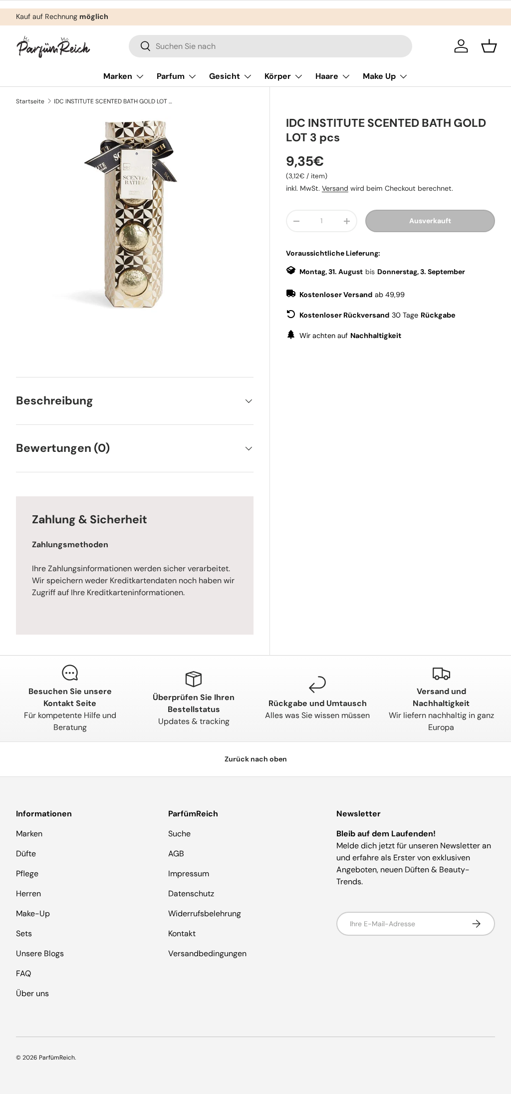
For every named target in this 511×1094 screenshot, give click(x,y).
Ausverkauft (430, 220)
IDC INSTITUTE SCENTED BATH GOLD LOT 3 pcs (114, 101)
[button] (489, 46)
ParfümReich (57, 1058)
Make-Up (33, 913)
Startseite (30, 101)
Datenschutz (191, 893)
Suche (179, 833)
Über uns (32, 993)
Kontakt (182, 933)
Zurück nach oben (256, 758)
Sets (24, 933)
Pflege (27, 873)
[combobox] (271, 46)
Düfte (26, 853)
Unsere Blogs (40, 953)
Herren (28, 893)
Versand (335, 188)
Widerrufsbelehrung (204, 913)
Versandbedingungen (207, 953)
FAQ (23, 973)
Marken (29, 833)
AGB (176, 853)
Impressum (188, 873)
